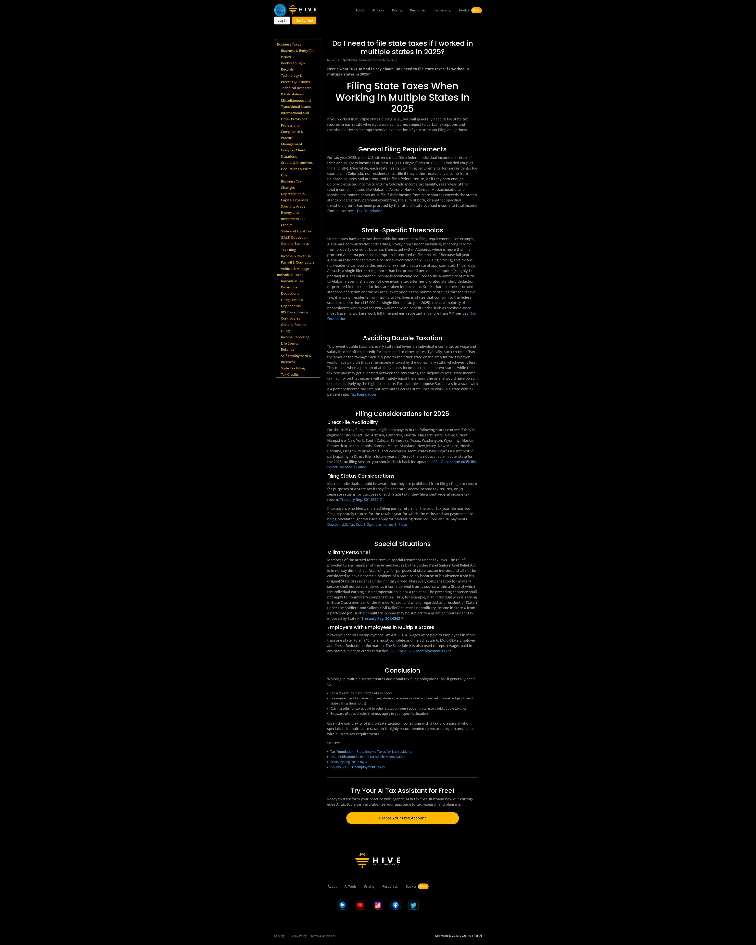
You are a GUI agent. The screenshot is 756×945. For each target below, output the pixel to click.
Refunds (287, 349)
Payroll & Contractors (297, 262)
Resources (418, 10)
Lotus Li (335, 60)
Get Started (304, 20)
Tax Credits (290, 374)
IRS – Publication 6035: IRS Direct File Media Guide (367, 757)
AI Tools (378, 10)
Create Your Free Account (402, 818)
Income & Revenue (296, 256)
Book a (469, 10)
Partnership (442, 10)
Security (279, 936)
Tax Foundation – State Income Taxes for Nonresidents (371, 751)
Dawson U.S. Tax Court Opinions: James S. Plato (367, 524)
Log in (282, 20)
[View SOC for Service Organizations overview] (280, 10)
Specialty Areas (293, 206)
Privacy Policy (298, 936)
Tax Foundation (370, 210)
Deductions (290, 293)
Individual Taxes (290, 274)
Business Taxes (289, 44)
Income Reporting (295, 337)
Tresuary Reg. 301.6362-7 (361, 499)
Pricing (397, 10)
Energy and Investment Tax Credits (293, 218)
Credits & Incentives (297, 162)
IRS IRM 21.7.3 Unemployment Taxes (420, 651)
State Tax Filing (293, 368)
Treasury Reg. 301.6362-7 (348, 762)
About (359, 10)
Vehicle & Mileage (295, 268)
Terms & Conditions (323, 936)
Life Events (289, 343)
